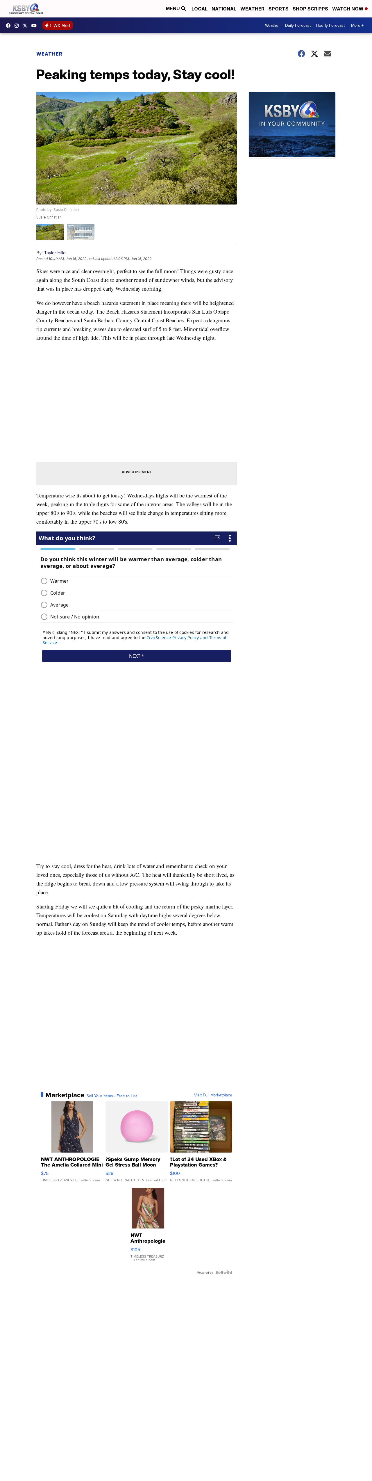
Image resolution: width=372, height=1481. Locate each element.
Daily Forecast (298, 25)
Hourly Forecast (330, 25)
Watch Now (348, 9)
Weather (252, 9)
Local (200, 9)
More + (357, 25)
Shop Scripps (310, 9)
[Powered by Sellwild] (223, 1272)
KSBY (26, 25)
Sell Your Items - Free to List (112, 1096)
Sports (279, 9)
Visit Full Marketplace (213, 1095)
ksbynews (9, 25)
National (224, 9)
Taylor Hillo (55, 252)
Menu (173, 8)
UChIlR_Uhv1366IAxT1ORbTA (35, 25)
